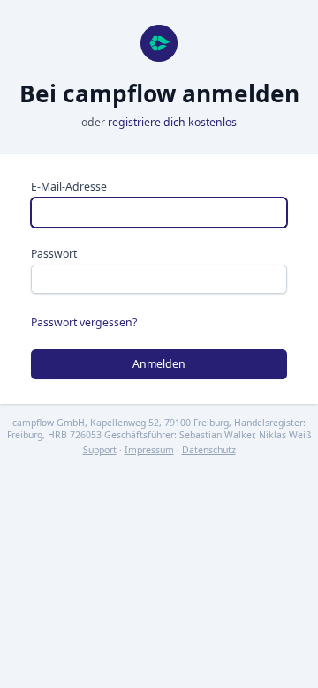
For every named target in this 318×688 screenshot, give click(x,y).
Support (100, 450)
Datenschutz (209, 450)
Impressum (149, 450)
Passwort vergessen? (84, 322)
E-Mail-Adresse (69, 186)
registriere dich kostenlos (172, 122)
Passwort (54, 253)
